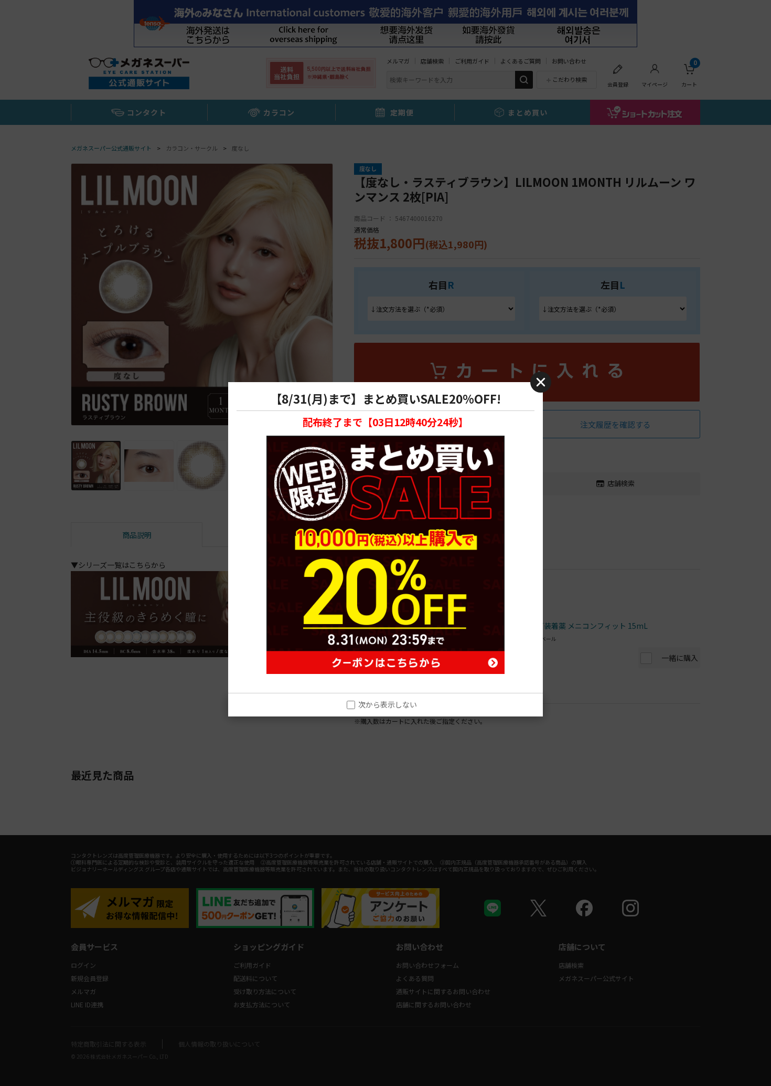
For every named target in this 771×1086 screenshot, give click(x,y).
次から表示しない (387, 705)
